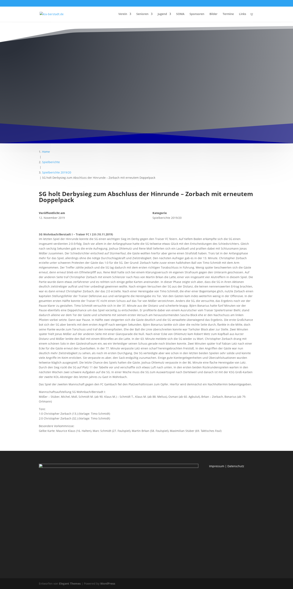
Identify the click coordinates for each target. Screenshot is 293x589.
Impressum (216, 466)
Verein (122, 14)
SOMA (180, 14)
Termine (228, 14)
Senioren (142, 14)
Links (242, 14)
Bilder (213, 14)
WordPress (107, 583)
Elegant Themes (70, 583)
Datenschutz (235, 466)
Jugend (162, 14)
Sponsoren (197, 14)
